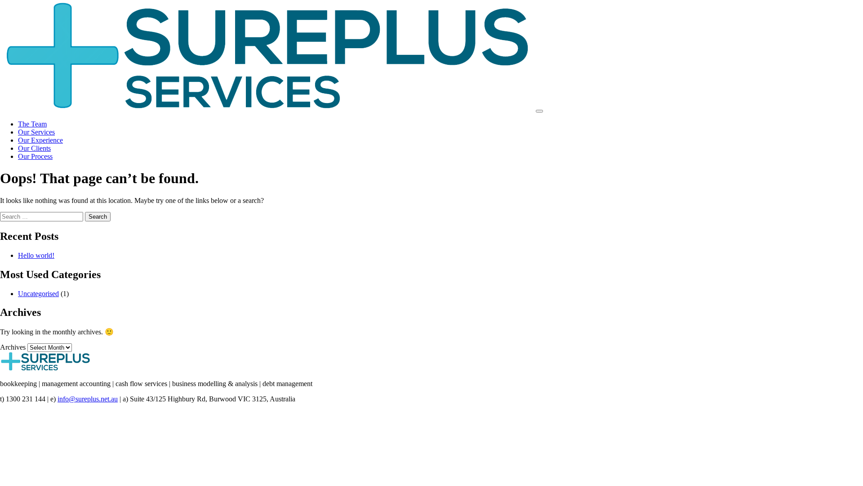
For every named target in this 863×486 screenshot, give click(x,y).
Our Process (35, 156)
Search (98, 216)
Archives (13, 347)
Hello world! (36, 255)
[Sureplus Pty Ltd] (267, 108)
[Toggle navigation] (539, 111)
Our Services (36, 132)
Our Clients (34, 148)
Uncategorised (38, 293)
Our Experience (40, 140)
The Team (32, 124)
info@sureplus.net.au (88, 399)
